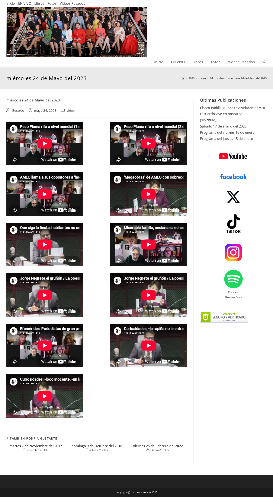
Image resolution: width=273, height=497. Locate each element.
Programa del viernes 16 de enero (227, 132)
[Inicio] (183, 78)
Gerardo (18, 110)
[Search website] (264, 62)
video (71, 110)
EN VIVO (24, 3)
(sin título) (208, 120)
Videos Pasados (72, 3)
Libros (39, 3)
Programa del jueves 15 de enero (226, 138)
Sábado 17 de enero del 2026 (223, 126)
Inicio (10, 3)
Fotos (52, 3)
